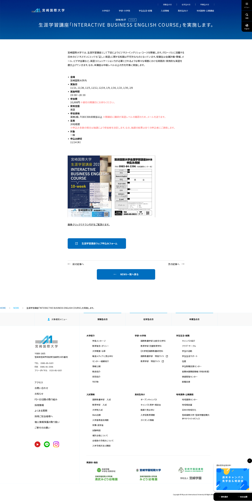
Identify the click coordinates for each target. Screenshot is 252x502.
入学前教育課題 (148, 414)
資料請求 (224, 496)
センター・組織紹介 (100, 361)
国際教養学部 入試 (101, 399)
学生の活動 (187, 351)
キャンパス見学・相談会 (151, 404)
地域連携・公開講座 (205, 10)
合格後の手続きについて (103, 440)
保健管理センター (190, 376)
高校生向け (183, 10)
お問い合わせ (41, 388)
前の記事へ (78, 264)
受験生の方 (167, 4)
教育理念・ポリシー (100, 345)
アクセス (39, 382)
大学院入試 (97, 409)
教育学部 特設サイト (150, 361)
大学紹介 (106, 10)
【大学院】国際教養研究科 (152, 351)
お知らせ (39, 393)
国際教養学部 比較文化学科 (153, 340)
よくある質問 (41, 410)
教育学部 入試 (99, 404)
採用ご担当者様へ (44, 416)
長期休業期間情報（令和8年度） (196, 371)
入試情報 (165, 10)
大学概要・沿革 (99, 351)
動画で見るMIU (147, 409)
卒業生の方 (204, 4)
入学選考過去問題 (100, 420)
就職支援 (186, 381)
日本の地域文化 (189, 409)
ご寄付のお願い (42, 427)
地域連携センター (190, 399)
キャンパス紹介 (188, 340)
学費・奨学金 (98, 425)
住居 (184, 361)
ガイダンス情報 (147, 420)
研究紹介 (96, 376)
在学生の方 (186, 4)
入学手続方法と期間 (101, 445)
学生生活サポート (190, 356)
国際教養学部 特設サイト (152, 356)
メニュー (247, 7)
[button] (97, 243)
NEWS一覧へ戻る (129, 274)
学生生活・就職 (145, 10)
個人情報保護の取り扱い (47, 422)
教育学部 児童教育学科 (151, 345)
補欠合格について (100, 435)
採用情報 (39, 405)
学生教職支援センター (192, 366)
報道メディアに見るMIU (102, 356)
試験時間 (96, 430)
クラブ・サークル (189, 345)
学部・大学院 (124, 10)
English (246, 29)
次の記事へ (174, 264)
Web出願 (96, 414)
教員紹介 (96, 371)
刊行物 (95, 381)
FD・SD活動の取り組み (46, 399)
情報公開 (96, 366)
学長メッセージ (99, 340)
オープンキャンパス (149, 399)
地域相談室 (187, 404)
